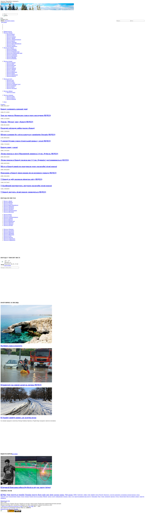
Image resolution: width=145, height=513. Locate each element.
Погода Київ (7, 265)
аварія (93, 495)
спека (137, 495)
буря (99, 496)
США (75, 495)
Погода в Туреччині (12, 54)
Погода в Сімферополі (9, 240)
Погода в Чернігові (9, 222)
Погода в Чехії (10, 64)
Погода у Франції (11, 69)
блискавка (94, 496)
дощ (8, 494)
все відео (15, 454)
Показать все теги (5, 501)
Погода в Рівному (8, 202)
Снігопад (80, 495)
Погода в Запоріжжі (9, 233)
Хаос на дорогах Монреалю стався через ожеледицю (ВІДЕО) (26, 115)
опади (53, 496)
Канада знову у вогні (9, 147)
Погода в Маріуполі (9, 232)
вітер (51, 495)
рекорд (137, 496)
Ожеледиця (123, 496)
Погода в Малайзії (11, 57)
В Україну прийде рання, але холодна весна (18, 418)
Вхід (2, 18)
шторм (70, 495)
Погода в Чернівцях (9, 207)
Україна (28, 495)
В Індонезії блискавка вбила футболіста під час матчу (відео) (26, 487)
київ (43, 495)
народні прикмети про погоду (82, 496)
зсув (72, 496)
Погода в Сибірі (11, 83)
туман (102, 496)
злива (85, 495)
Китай (101, 495)
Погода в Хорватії (11, 68)
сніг (47, 495)
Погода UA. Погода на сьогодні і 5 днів (12, 506)
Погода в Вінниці (8, 220)
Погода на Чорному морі (13, 51)
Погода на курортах (9, 47)
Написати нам (4, 509)
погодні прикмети (115, 495)
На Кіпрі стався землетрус (11, 346)
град (7, 496)
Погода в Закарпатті (12, 46)
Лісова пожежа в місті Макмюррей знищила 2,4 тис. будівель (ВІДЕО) (29, 154)
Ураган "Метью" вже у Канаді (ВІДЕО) (17, 122)
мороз (18, 496)
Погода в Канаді (11, 97)
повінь (62, 495)
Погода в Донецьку (12, 42)
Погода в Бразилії (11, 99)
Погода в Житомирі (9, 212)
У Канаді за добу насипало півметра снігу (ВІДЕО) (21, 179)
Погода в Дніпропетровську (14, 39)
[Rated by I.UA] (4, 511)
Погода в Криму (11, 41)
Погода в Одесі (10, 35)
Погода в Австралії (12, 88)
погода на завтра (38, 496)
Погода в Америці (8, 95)
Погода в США (11, 96)
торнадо (3, 496)
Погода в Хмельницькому (10, 210)
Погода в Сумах (8, 215)
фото (40, 495)
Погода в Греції (11, 73)
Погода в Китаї (10, 87)
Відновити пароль (9, 20)
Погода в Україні (8, 32)
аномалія (107, 496)
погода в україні (17, 495)
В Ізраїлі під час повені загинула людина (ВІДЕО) (21, 385)
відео (3, 494)
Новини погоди (8, 31)
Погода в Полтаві (8, 225)
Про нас (11, 509)
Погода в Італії (10, 66)
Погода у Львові (11, 38)
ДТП (66, 495)
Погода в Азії (10, 80)
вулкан (27, 496)
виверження (59, 496)
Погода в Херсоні (8, 237)
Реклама (16, 509)
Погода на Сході (8, 79)
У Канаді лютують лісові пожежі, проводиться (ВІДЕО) (23, 192)
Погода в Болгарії (11, 65)
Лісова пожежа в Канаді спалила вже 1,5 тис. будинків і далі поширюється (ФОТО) (35, 160)
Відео (5, 102)
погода (34, 495)
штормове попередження (128, 495)
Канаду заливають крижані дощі (14, 109)
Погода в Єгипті (11, 92)
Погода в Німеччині (12, 72)
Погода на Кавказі (11, 85)
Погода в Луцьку (11, 45)
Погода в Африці (8, 91)
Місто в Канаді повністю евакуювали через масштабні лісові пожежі (29, 166)
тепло (22, 496)
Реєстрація (4, 22)
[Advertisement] (72, 248)
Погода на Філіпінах (12, 55)
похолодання (12, 496)
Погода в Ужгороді (8, 209)
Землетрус (106, 495)
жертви (56, 495)
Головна (3, 104)
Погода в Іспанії (11, 70)
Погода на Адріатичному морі (14, 53)
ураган (49, 496)
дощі (88, 495)
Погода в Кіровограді (9, 221)
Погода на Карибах (12, 58)
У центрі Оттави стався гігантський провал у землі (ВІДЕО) (26, 141)
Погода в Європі (8, 61)
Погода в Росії (10, 81)
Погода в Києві (11, 34)
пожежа (65, 496)
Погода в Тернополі (9, 206)
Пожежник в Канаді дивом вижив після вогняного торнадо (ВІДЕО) (28, 173)
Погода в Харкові (11, 36)
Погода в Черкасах (8, 224)
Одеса (117, 496)
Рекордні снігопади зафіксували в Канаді (18, 128)
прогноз (112, 496)
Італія (31, 496)
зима (69, 496)
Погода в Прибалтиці (12, 74)
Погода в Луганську (9, 230)
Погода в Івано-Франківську (14, 43)
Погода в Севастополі (9, 238)
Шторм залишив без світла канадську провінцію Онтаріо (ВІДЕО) (28, 135)
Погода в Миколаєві (9, 234)
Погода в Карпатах (11, 49)
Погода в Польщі (11, 62)
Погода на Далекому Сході (13, 84)
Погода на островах (12, 50)
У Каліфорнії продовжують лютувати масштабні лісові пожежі (26, 186)
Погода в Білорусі (11, 76)
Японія (45, 496)
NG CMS (31, 506)
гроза (97, 495)
